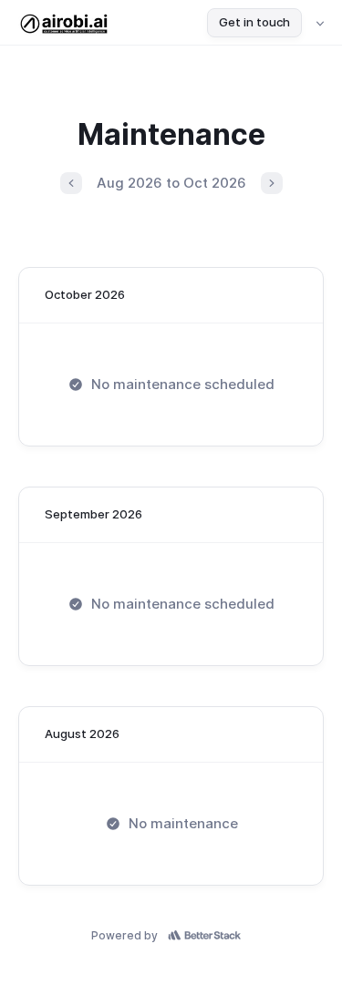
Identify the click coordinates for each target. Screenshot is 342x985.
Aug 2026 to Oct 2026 (171, 182)
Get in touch (254, 22)
